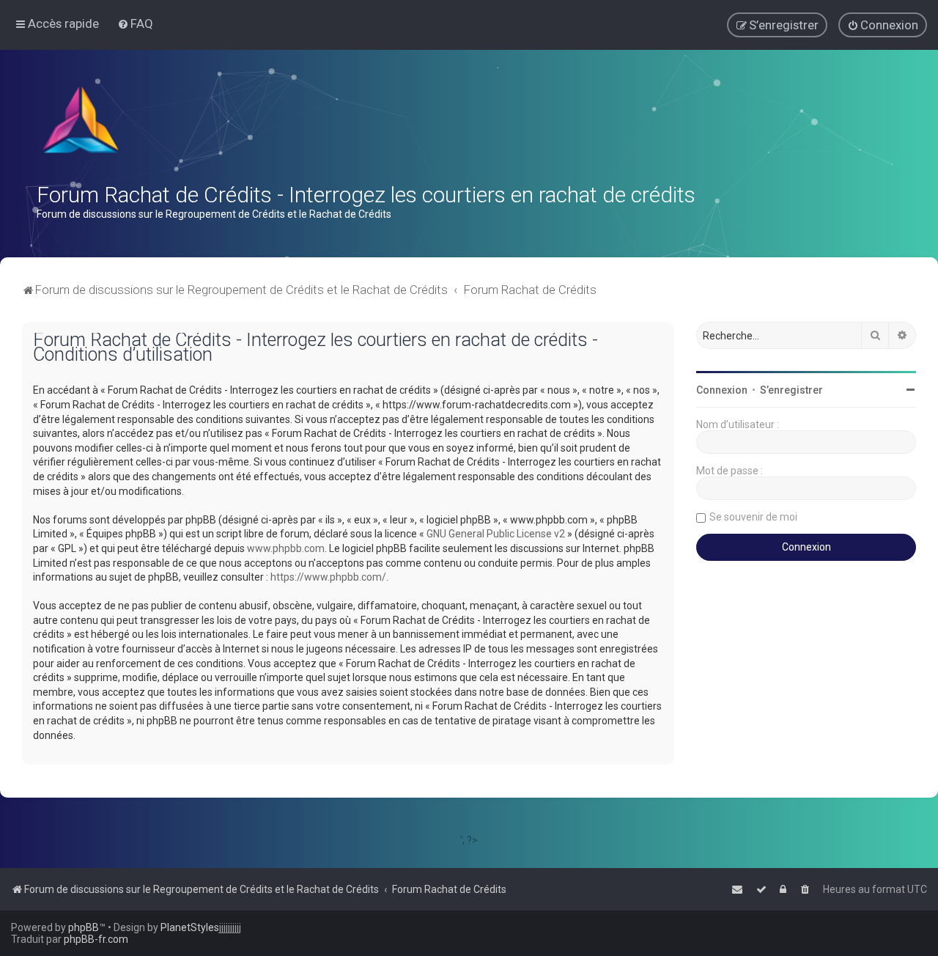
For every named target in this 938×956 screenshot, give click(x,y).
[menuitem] (135, 23)
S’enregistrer (791, 390)
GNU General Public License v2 (495, 534)
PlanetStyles (189, 927)
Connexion (721, 390)
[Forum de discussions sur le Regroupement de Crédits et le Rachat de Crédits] (82, 123)
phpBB (83, 927)
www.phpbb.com (286, 548)
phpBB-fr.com (96, 939)
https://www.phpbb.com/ (328, 577)
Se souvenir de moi (753, 517)
